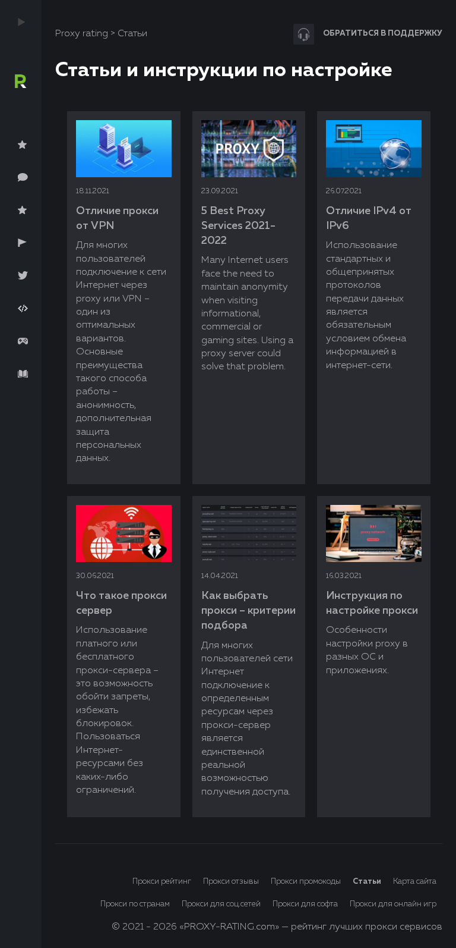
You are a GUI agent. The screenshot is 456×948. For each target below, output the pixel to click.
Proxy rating (81, 34)
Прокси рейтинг (161, 882)
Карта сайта (414, 882)
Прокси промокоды (306, 882)
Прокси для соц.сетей (221, 904)
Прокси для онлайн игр (393, 904)
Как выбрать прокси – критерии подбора (248, 611)
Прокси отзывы (231, 882)
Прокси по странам (135, 904)
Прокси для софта (305, 904)
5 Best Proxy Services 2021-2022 (238, 226)
